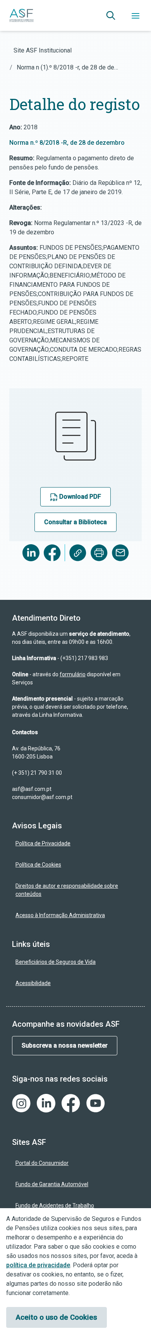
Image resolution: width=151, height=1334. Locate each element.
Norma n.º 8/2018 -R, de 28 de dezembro (67, 142)
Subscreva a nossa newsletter (65, 1045)
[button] (110, 15)
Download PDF (79, 496)
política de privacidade (38, 1265)
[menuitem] (75, 843)
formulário (73, 674)
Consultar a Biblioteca (75, 522)
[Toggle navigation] (135, 15)
